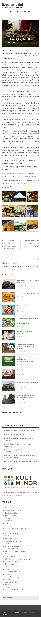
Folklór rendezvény (11, 533)
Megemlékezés (10, 556)
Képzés (7, 543)
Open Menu (37, 5)
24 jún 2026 (22, 387)
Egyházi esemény (11, 515)
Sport (6, 566)
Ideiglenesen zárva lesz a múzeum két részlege (20, 431)
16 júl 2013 (11, 42)
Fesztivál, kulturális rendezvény (15, 528)
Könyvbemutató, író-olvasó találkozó (17, 554)
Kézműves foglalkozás (12, 546)
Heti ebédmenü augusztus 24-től (27, 293)
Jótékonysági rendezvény (13, 541)
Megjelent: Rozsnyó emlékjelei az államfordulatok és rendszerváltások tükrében (28, 359)
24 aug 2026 (22, 285)
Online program (10, 564)
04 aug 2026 (22, 311)
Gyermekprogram (10, 538)
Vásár (7, 584)
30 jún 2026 (22, 364)
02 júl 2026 (22, 351)
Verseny (7, 587)
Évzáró (7, 523)
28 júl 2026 (22, 336)
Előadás (7, 518)
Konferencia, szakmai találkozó (15, 551)
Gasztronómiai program (13, 536)
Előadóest (8, 520)
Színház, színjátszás (12, 569)
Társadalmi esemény (12, 577)
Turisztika (8, 579)
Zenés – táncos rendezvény (14, 589)
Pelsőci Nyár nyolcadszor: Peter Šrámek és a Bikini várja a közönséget (21, 266)
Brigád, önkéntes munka (13, 510)
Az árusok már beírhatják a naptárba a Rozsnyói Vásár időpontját (25, 398)
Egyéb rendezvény (11, 513)
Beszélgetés (9, 508)
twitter (18, 183)
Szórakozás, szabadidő (13, 572)
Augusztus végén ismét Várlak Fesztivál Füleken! (21, 461)
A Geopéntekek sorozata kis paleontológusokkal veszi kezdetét (26, 346)
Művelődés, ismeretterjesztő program (17, 559)
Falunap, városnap (11, 526)
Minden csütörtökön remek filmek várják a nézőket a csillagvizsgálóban (28, 321)
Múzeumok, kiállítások (12, 561)
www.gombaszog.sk (8, 94)
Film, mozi (8, 531)
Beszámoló (8, 32)
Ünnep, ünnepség (11, 582)
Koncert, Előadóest (11, 549)
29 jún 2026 (22, 375)
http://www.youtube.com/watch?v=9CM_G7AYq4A (19, 177)
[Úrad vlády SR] (20, 481)
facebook (9, 183)
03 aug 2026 (22, 326)
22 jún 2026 (22, 402)
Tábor (7, 574)
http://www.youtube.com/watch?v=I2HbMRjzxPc (18, 173)
